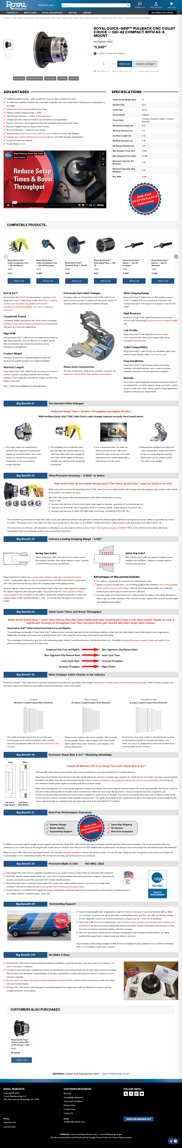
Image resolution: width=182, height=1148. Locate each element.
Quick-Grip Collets (29, 133)
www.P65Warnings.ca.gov (116, 1073)
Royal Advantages (52, 13)
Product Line (46, 5)
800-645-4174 (10, 1122)
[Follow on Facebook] (131, 1094)
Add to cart (125, 64)
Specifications (127, 92)
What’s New (30, 13)
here (83, 947)
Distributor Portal (162, 13)
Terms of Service (119, 1137)
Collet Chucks (17, 18)
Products (12, 13)
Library (87, 13)
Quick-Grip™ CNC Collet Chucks (37, 18)
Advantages (16, 92)
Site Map (67, 1093)
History (72, 13)
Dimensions (50, 78)
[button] (128, 5)
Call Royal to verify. (158, 354)
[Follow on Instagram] (136, 1094)
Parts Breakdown (34, 78)
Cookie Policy (69, 1109)
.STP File (62, 78)
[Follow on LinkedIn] (126, 1094)
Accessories (46, 133)
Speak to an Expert (145, 64)
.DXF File (74, 78)
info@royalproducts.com (74, 1121)
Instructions (19, 78)
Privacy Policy (69, 1105)
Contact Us (68, 1113)
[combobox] (96, 5)
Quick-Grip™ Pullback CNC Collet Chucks (68, 18)
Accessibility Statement (73, 1097)
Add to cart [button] (19, 281)
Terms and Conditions (73, 1101)
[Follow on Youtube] (142, 1094)
